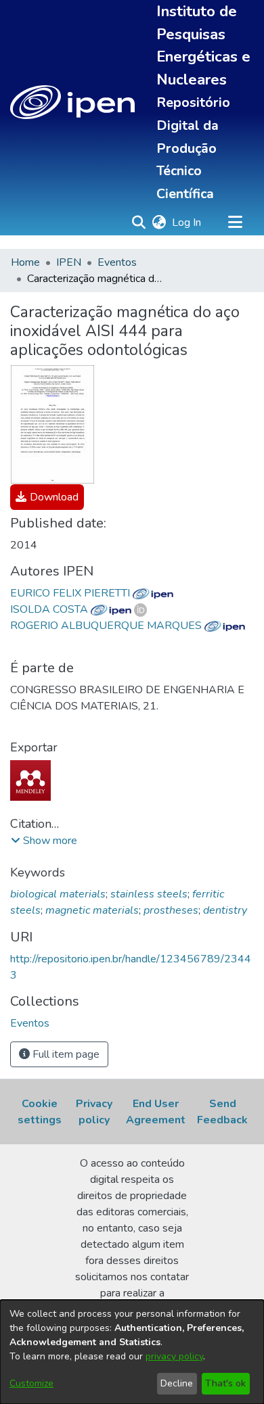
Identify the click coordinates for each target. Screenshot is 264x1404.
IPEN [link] (68, 262)
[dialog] (132, 1352)
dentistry (225, 910)
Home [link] (25, 262)
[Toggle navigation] (235, 222)
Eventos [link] (117, 262)
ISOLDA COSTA (50, 609)
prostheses (171, 910)
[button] (72, 102)
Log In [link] (187, 222)
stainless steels (149, 894)
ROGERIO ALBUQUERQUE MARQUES (107, 625)
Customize (31, 1383)
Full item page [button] (65, 1054)
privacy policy (174, 1356)
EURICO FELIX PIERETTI (71, 593)
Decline (176, 1383)
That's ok (225, 1383)
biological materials (58, 894)
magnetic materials (92, 910)
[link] (47, 497)
